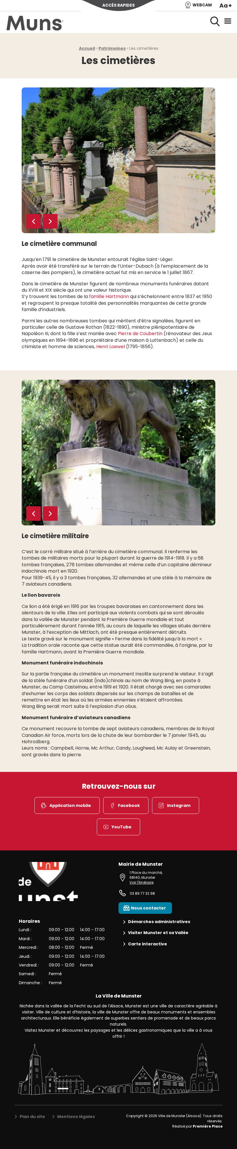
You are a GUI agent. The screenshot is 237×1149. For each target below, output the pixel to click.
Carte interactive (147, 944)
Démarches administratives (159, 922)
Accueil (87, 48)
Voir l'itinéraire (141, 882)
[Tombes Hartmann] (118, 160)
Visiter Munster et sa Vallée (158, 933)
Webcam (202, 5)
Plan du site (32, 1117)
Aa (225, 5)
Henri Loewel (110, 346)
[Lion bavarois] (118, 452)
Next (50, 221)
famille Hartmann (109, 296)
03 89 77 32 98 (142, 893)
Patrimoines (112, 48)
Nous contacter (148, 908)
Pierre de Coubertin (141, 333)
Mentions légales (76, 1117)
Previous (33, 221)
